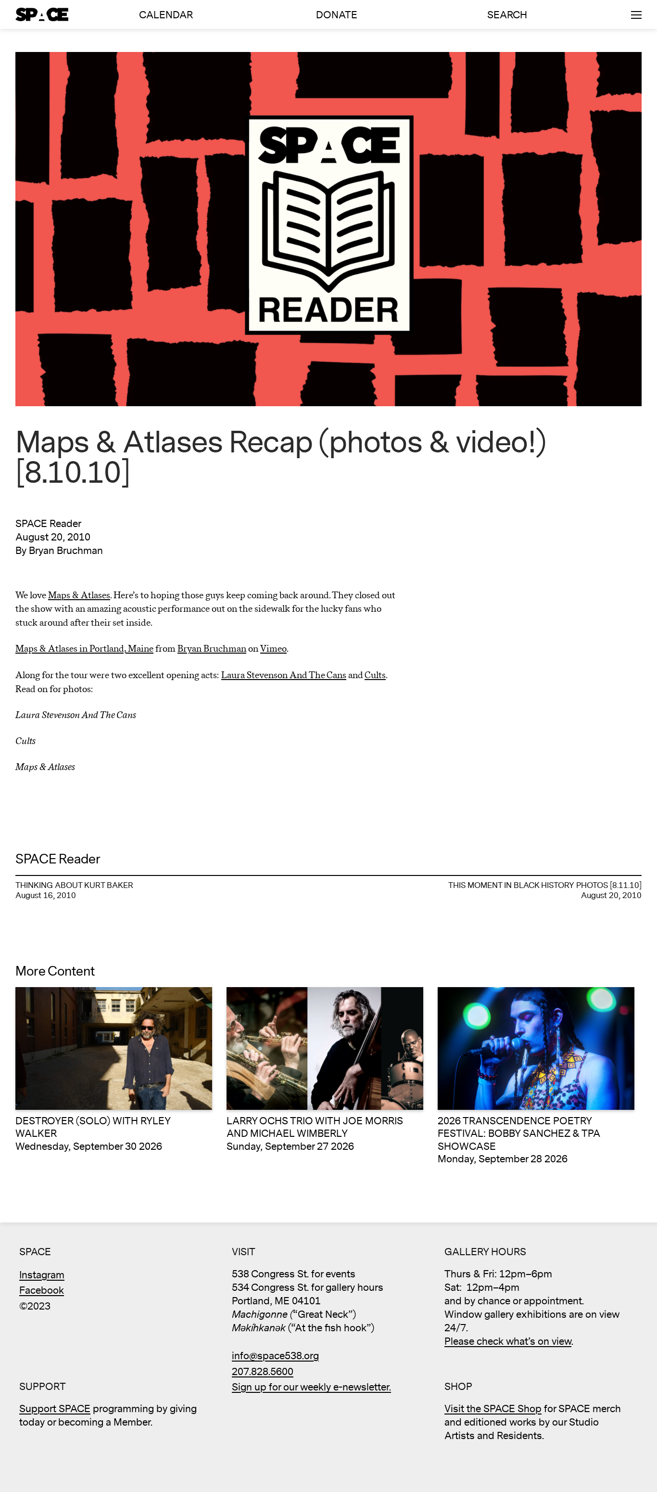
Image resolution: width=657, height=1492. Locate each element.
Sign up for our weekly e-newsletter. (311, 1387)
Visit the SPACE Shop (493, 1409)
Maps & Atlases (79, 595)
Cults (375, 675)
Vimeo (273, 649)
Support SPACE (54, 1409)
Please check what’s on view (507, 1342)
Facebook (41, 1291)
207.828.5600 (262, 1372)
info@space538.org (275, 1356)
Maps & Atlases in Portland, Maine (84, 649)
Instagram (41, 1275)
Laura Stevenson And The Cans (283, 675)
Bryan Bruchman (211, 649)
